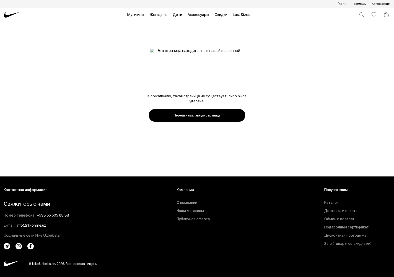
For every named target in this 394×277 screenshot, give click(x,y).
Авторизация (381, 3)
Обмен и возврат (339, 219)
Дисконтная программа (345, 235)
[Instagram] (19, 246)
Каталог (331, 202)
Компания (185, 189)
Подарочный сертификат (346, 227)
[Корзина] (386, 14)
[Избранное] (374, 14)
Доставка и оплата (341, 210)
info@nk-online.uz (31, 225)
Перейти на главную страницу (197, 115)
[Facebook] (30, 246)
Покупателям (336, 189)
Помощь (360, 3)
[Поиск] (362, 14)
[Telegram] (7, 246)
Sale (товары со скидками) (347, 243)
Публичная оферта (193, 219)
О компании (186, 202)
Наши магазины (190, 210)
